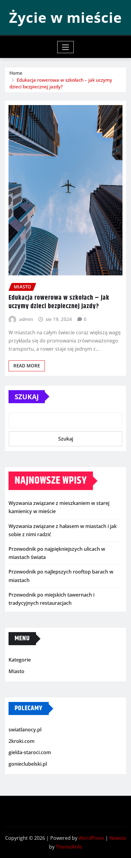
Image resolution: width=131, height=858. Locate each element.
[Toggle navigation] (65, 47)
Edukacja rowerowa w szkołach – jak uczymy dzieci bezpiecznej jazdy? (59, 302)
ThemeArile (69, 846)
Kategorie (20, 659)
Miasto (16, 671)
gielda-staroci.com (30, 752)
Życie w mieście (65, 17)
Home (16, 73)
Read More (26, 366)
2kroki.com (21, 741)
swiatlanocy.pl (25, 729)
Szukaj (27, 396)
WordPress (91, 838)
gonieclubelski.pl (28, 764)
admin (26, 319)
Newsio (117, 838)
